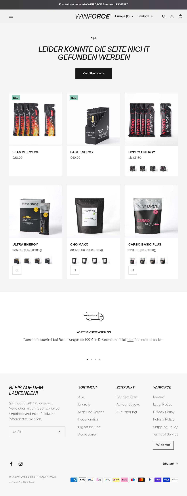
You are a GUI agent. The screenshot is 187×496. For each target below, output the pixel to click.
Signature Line (89, 427)
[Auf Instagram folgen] (20, 463)
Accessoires (87, 434)
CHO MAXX (79, 244)
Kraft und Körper (91, 412)
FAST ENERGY (82, 152)
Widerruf (163, 445)
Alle (81, 397)
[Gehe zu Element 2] (91, 359)
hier (130, 340)
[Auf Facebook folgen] (11, 463)
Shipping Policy (165, 427)
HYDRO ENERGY (141, 152)
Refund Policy (163, 419)
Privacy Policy (163, 412)
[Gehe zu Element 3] (95, 359)
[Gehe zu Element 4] (99, 359)
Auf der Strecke (128, 404)
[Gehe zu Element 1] (87, 359)
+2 (16, 270)
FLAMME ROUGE (25, 152)
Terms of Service (165, 434)
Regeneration (88, 419)
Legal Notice (162, 404)
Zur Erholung (127, 412)
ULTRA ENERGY (25, 244)
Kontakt (158, 397)
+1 (74, 270)
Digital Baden (29, 482)
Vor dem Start (127, 397)
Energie (84, 404)
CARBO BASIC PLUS (144, 244)
